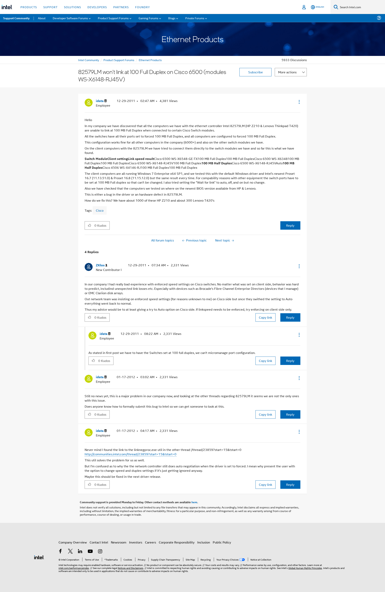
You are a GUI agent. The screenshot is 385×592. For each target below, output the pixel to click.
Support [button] (50, 7)
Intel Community (88, 60)
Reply (290, 225)
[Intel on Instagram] (100, 551)
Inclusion (203, 542)
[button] (299, 101)
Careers (150, 542)
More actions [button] (287, 72)
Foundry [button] (142, 7)
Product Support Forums (118, 60)
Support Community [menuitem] (16, 18)
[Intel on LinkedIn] (80, 551)
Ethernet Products (150, 60)
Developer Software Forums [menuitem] (70, 18)
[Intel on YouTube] (90, 551)
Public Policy (222, 542)
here (194, 502)
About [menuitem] (42, 18)
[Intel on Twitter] (70, 551)
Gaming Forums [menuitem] (148, 18)
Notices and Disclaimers (130, 568)
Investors (135, 542)
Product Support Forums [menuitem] (113, 18)
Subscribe (255, 72)
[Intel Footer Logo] (39, 557)
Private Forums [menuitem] (194, 18)
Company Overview (73, 542)
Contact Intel (99, 542)
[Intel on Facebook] (60, 551)
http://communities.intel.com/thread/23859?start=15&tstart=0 (130, 454)
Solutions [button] (72, 7)
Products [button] (28, 7)
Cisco (99, 210)
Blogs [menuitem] (171, 18)
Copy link (265, 317)
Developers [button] (97, 7)
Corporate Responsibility (177, 542)
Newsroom (118, 542)
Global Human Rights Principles (305, 568)
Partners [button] (121, 7)
